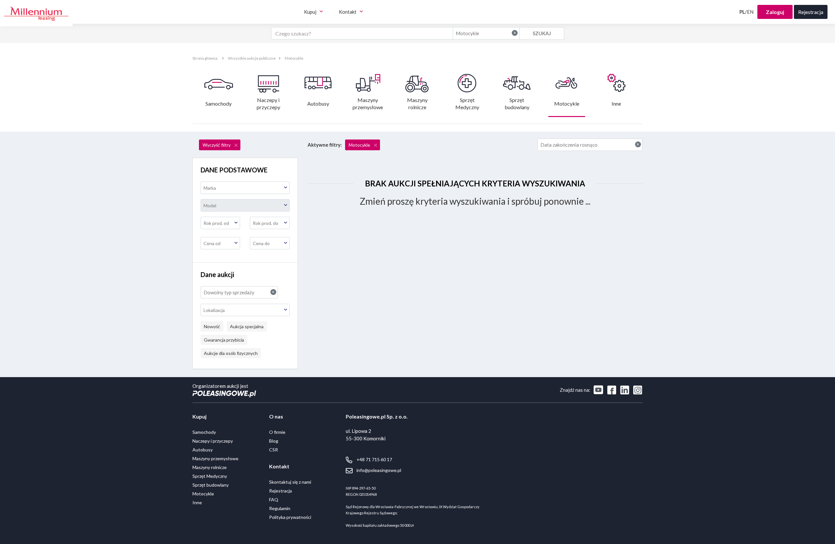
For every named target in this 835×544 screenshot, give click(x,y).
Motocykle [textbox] (486, 33)
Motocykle (294, 58)
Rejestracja (280, 490)
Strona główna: (205, 58)
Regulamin (279, 508)
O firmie (277, 432)
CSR (273, 449)
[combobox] (486, 33)
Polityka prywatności (290, 517)
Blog (273, 441)
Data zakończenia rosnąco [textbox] (590, 144)
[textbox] (245, 188)
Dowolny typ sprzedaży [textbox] (239, 292)
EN (750, 12)
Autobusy (318, 103)
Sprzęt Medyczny (467, 103)
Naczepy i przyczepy (269, 103)
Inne (616, 103)
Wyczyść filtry (217, 145)
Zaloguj (775, 12)
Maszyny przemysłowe (368, 103)
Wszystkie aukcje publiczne (252, 58)
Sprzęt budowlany (517, 103)
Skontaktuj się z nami (290, 482)
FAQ (273, 499)
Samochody (218, 103)
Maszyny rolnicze (418, 103)
